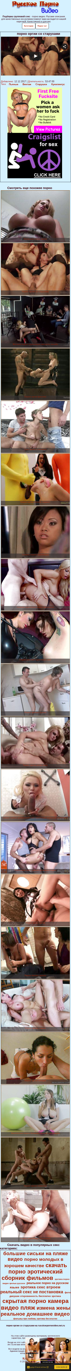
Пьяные (13, 84)
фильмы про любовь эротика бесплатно (35, 1318)
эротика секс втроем (40, 1287)
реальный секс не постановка (31, 1291)
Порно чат (42, 26)
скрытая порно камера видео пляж (35, 1304)
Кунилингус (58, 84)
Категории (28, 26)
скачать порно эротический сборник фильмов (34, 1271)
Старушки (41, 84)
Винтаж (27, 84)
